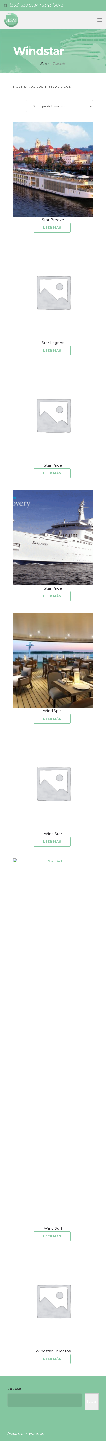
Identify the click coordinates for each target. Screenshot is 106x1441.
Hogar (44, 63)
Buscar (14, 1389)
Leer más (52, 227)
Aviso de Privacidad (26, 1433)
